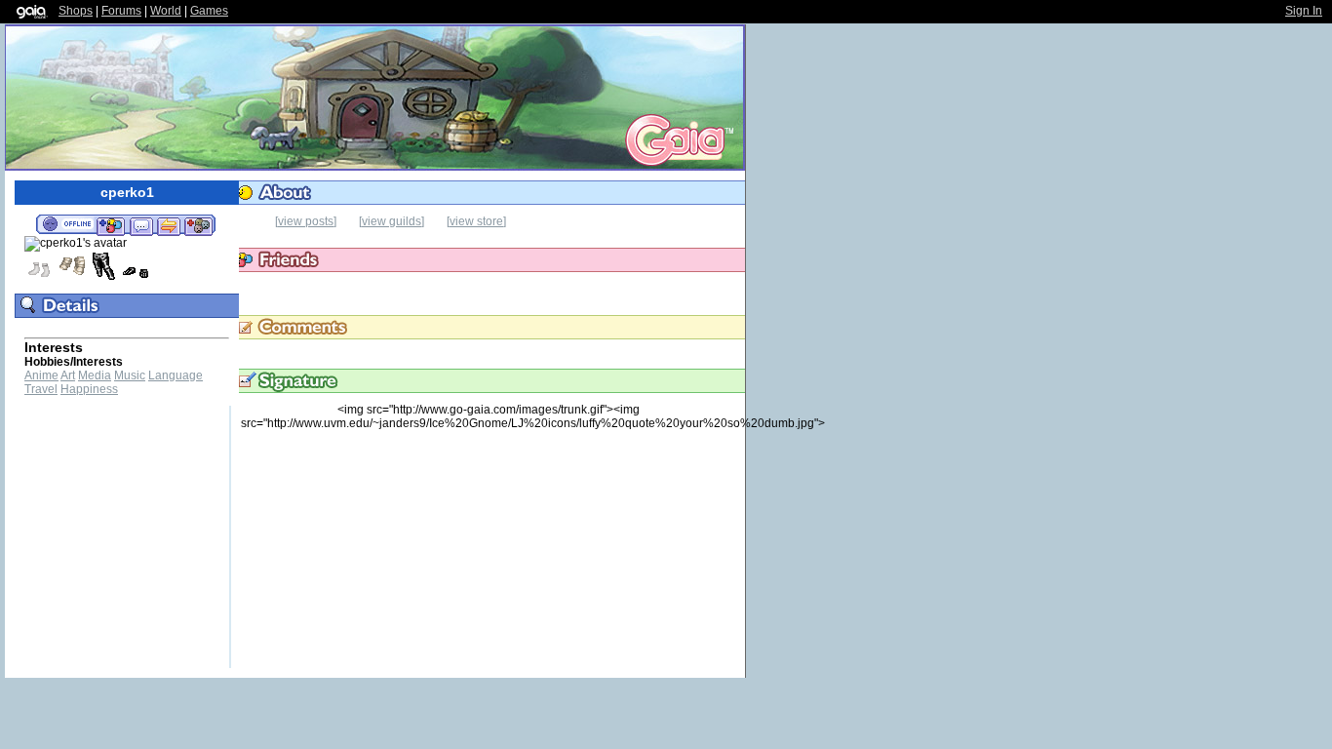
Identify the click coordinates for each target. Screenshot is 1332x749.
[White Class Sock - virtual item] (39, 277)
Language (175, 375)
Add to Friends (111, 225)
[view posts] (305, 221)
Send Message (141, 225)
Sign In (1303, 11)
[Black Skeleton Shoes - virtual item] (135, 277)
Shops (76, 11)
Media (94, 375)
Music (129, 375)
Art (67, 375)
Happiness (89, 389)
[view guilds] (391, 221)
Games (209, 11)
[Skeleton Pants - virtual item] (103, 277)
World (165, 11)
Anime (41, 375)
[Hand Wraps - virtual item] (71, 277)
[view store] (476, 221)
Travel (41, 389)
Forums (121, 11)
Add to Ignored (198, 225)
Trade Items (168, 225)
